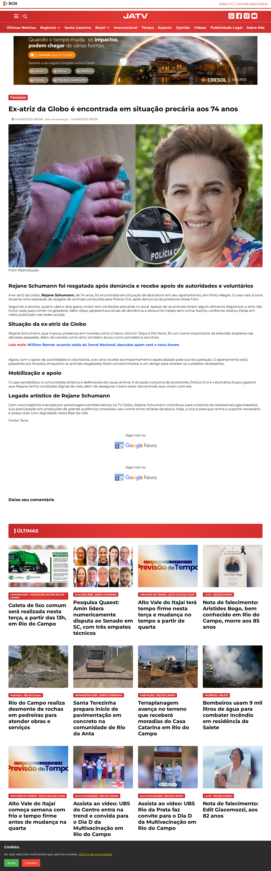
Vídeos (200, 28)
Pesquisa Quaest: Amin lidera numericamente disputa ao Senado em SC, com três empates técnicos (103, 617)
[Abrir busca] (25, 16)
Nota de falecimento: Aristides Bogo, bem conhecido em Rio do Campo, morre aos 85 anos (231, 614)
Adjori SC (226, 4)
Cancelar (31, 863)
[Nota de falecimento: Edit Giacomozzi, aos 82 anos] (233, 789)
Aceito (11, 863)
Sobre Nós (256, 28)
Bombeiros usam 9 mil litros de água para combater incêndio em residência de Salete (232, 715)
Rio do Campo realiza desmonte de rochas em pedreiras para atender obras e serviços (36, 715)
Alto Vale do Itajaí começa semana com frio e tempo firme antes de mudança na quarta (37, 815)
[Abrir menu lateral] (16, 16)
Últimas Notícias (21, 28)
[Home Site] (135, 17)
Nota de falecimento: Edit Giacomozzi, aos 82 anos (230, 809)
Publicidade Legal (226, 28)
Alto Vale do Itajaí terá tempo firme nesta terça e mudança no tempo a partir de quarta (167, 614)
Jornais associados (252, 4)
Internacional (125, 28)
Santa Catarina (78, 28)
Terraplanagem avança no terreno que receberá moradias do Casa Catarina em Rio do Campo (163, 718)
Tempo (148, 28)
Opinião (183, 28)
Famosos (18, 97)
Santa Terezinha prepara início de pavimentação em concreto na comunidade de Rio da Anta (99, 718)
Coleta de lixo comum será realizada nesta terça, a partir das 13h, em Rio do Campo (37, 614)
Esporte (165, 28)
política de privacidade (95, 854)
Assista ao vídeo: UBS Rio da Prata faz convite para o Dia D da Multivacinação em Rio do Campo (167, 815)
